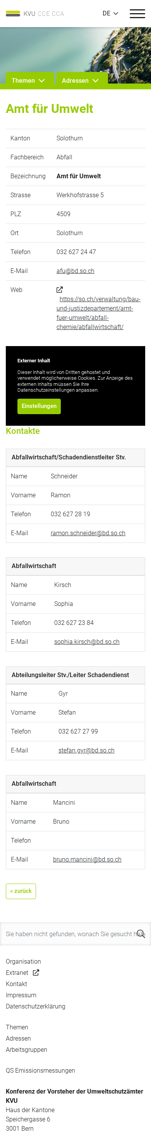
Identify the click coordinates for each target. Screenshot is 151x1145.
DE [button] (106, 13)
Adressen (18, 1038)
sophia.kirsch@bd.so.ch (87, 641)
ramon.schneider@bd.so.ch (88, 533)
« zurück (21, 890)
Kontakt (16, 984)
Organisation (23, 961)
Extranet (17, 972)
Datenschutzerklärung (35, 1006)
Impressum (21, 995)
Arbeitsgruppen (26, 1049)
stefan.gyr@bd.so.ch (86, 750)
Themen (17, 1027)
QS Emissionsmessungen (40, 1070)
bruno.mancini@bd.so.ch (87, 859)
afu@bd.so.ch (75, 271)
